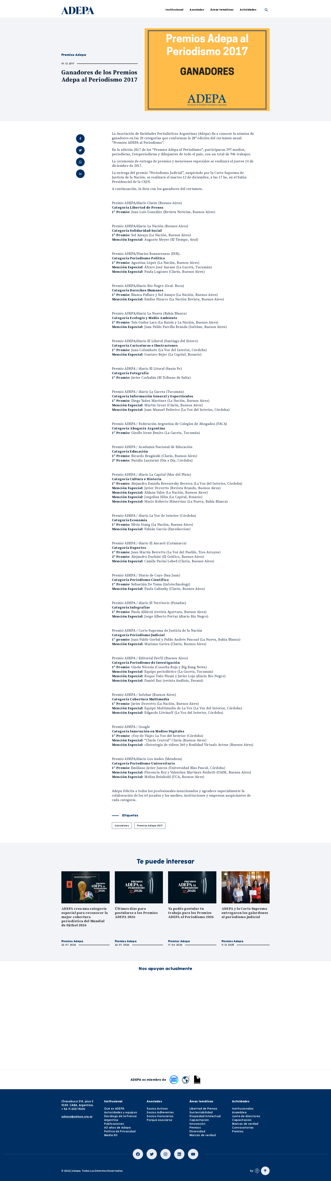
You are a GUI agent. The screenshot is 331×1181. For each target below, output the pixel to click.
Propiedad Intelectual (229, 42)
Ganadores (122, 825)
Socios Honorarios (160, 1116)
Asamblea (251, 33)
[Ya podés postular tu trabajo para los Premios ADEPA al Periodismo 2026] (192, 887)
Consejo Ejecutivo (129, 42)
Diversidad (222, 80)
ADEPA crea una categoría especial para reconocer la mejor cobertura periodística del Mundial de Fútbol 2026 (84, 917)
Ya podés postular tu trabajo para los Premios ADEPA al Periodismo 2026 (191, 913)
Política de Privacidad (120, 1131)
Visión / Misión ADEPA (132, 23)
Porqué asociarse (159, 1120)
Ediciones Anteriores (176, 71)
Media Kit (111, 1135)
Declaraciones (172, 23)
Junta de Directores (130, 33)
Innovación (222, 61)
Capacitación (224, 52)
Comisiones (125, 52)
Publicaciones (114, 1124)
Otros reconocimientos (177, 99)
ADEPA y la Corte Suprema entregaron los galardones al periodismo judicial (245, 913)
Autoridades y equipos (120, 1112)
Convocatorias (243, 1128)
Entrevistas (170, 90)
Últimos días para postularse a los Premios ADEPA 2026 (136, 913)
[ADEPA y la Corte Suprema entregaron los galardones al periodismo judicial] (246, 887)
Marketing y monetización (180, 52)
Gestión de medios (175, 33)
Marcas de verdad (227, 90)
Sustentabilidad (226, 33)
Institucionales (254, 23)
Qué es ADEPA (114, 1109)
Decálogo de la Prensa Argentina (120, 1118)
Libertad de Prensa (227, 23)
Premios (250, 71)
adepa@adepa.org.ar (77, 1117)
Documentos (171, 80)
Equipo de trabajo (129, 61)
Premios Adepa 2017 (150, 825)
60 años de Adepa (117, 1128)
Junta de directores (257, 42)
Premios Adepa (72, 941)
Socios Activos (157, 1109)
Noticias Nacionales (175, 61)
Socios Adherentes (160, 1112)
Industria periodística (177, 42)
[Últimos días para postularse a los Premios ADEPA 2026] (139, 887)
